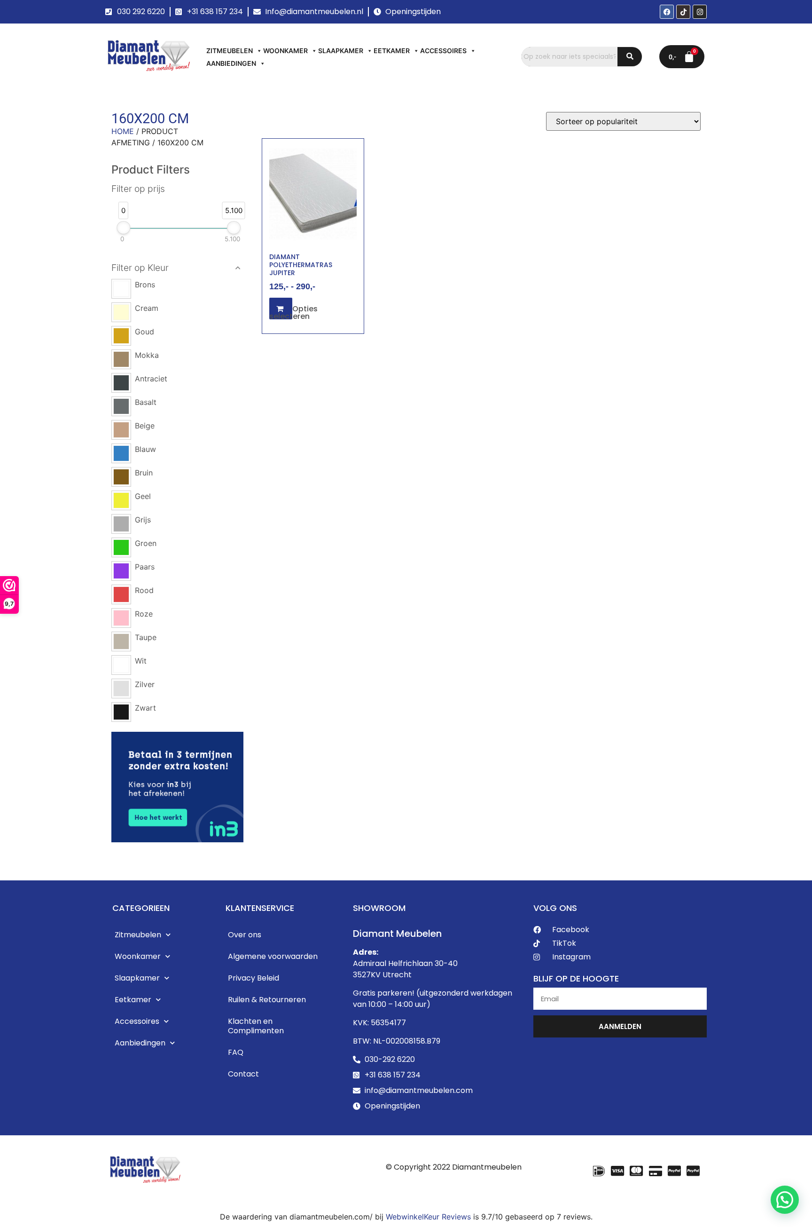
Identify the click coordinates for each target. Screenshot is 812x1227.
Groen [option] (145, 543)
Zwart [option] (145, 707)
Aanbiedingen (231, 63)
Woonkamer (285, 51)
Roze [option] (144, 613)
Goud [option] (144, 331)
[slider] (123, 227)
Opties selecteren (293, 312)
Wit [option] (141, 660)
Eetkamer (392, 51)
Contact (243, 1074)
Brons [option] (145, 284)
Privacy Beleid (253, 978)
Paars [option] (145, 566)
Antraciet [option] (151, 378)
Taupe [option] (145, 637)
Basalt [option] (145, 402)
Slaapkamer (340, 51)
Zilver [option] (145, 684)
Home (122, 131)
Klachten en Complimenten (256, 1026)
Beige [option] (145, 425)
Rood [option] (144, 590)
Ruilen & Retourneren (267, 999)
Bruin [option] (144, 472)
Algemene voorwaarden (273, 956)
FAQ (235, 1052)
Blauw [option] (145, 449)
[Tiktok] (683, 12)
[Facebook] (667, 12)
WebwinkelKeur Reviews (428, 1216)
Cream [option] (146, 308)
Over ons (244, 934)
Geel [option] (143, 496)
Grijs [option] (143, 519)
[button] (177, 268)
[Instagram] (700, 12)
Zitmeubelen (229, 51)
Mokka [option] (147, 355)
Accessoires (443, 51)
